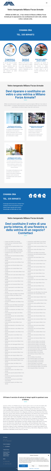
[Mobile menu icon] (46, 3)
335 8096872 (27, 34)
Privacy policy (36, 468)
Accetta (23, 465)
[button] (48, 455)
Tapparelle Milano (6, 454)
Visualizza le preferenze (43, 465)
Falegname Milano (6, 452)
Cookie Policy (31, 468)
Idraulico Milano (6, 455)
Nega (33, 465)
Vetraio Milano (5, 453)
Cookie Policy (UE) (8, 463)
